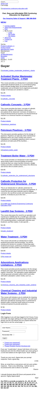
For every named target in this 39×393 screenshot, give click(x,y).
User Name (6, 328)
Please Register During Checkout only (17, 346)
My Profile (11, 34)
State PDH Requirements (13, 27)
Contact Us (8, 39)
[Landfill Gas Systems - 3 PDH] (19, 204)
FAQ (6, 29)
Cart (6, 41)
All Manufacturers (6, 54)
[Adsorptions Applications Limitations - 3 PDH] (19, 256)
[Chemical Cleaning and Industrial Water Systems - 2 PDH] (19, 285)
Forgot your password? (12, 342)
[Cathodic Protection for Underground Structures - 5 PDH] (19, 175)
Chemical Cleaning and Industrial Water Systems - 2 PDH (19, 291)
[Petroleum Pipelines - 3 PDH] (19, 124)
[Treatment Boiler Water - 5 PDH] (19, 150)
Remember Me (7, 335)
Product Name (5, 47)
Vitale (3, 58)
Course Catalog (10, 26)
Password (5, 331)
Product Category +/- (8, 46)
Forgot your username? (12, 344)
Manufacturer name (7, 49)
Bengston (4, 56)
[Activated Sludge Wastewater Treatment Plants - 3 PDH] (19, 70)
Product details (6, 95)
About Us (8, 37)
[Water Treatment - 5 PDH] (19, 231)
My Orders (11, 36)
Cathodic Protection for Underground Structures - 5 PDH (18, 182)
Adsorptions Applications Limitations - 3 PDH (14, 263)
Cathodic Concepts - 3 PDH (15, 104)
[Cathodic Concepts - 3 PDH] (19, 99)
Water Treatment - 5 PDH (14, 236)
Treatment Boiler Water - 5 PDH (17, 155)
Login (10, 32)
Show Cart (4, 3)
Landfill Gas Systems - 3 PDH (16, 211)
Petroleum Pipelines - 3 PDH (16, 130)
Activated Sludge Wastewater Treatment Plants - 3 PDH (16, 77)
